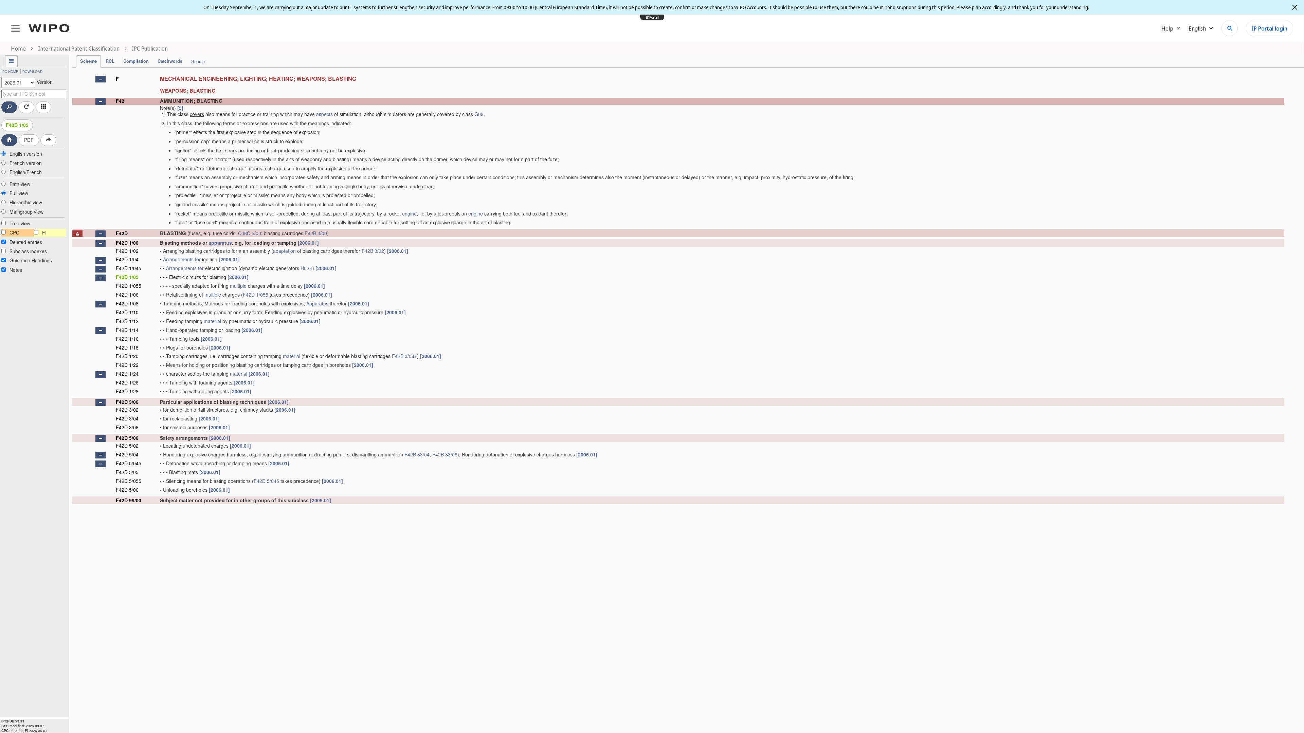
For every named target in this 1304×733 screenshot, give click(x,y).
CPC (14, 232)
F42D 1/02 (127, 250)
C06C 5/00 (249, 233)
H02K (306, 268)
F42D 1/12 (127, 321)
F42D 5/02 (127, 445)
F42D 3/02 (127, 409)
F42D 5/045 (128, 463)
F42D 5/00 (127, 437)
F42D (122, 233)
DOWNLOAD (32, 71)
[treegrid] (678, 288)
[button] (100, 79)
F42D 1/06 (127, 294)
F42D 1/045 (128, 268)
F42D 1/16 (127, 338)
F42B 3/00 (316, 233)
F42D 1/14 (127, 329)
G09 (479, 114)
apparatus (220, 242)
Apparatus (317, 303)
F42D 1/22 (127, 364)
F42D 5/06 (127, 489)
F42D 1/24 (127, 373)
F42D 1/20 (127, 356)
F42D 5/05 (127, 472)
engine (409, 213)
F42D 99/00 (128, 500)
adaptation (284, 250)
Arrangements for (182, 259)
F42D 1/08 (127, 303)
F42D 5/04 (127, 454)
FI (44, 232)
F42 (120, 100)
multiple (238, 285)
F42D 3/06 (127, 427)
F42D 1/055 (128, 285)
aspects (324, 114)
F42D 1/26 (127, 382)
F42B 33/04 (417, 454)
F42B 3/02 (373, 250)
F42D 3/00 (127, 401)
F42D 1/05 (17, 124)
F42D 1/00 (127, 242)
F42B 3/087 (404, 356)
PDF (29, 139)
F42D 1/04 (127, 259)
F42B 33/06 (444, 454)
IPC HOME (9, 71)
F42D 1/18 (127, 347)
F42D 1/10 (127, 312)
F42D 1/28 (127, 391)
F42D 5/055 (128, 480)
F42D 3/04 (127, 418)
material (212, 321)
